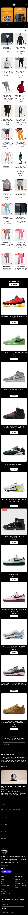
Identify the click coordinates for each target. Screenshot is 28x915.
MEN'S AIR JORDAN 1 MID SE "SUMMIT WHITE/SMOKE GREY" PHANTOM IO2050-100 (14, 390)
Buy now (14, 322)
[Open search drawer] (23, 4)
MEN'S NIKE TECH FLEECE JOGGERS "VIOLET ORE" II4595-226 (7, 269)
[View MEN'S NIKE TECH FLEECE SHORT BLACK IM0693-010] (7, 111)
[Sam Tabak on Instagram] (4, 868)
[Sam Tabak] (14, 4)
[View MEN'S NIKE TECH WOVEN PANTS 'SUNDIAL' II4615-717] (21, 134)
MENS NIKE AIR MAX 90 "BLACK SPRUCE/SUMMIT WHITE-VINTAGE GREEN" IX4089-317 (14, 463)
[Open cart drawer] (26, 4)
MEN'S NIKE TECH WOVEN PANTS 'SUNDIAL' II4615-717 (20, 144)
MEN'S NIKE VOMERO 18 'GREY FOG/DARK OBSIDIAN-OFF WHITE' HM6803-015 (14, 647)
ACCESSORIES (5, 885)
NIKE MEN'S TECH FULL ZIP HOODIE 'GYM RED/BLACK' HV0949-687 (21, 97)
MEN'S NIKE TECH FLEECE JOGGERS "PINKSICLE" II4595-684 (20, 244)
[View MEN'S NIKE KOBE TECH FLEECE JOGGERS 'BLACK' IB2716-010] (21, 63)
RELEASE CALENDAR (6, 893)
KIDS (2, 883)
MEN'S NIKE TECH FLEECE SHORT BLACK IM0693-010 (7, 121)
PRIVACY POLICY (19, 883)
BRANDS (3, 891)
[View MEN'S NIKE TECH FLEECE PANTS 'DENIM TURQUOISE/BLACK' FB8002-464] (7, 209)
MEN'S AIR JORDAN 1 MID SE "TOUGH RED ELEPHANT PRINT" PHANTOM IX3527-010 (14, 427)
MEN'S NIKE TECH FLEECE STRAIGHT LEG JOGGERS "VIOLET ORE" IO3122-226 (7, 245)
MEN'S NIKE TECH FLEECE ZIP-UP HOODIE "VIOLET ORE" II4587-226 (7, 195)
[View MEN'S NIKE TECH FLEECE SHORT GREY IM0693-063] (21, 185)
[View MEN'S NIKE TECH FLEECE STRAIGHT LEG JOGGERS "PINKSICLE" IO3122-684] (21, 259)
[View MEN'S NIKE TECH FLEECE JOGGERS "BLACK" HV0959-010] (7, 39)
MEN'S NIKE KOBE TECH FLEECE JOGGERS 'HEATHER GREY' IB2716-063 (7, 97)
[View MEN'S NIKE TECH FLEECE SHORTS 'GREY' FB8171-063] (7, 158)
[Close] (26, 896)
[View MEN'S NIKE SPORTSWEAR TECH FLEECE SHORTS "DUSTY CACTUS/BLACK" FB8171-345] (21, 158)
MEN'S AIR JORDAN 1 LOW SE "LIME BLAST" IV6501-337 (14, 353)
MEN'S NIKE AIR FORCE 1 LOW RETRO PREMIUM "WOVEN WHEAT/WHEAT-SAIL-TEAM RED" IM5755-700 (14, 723)
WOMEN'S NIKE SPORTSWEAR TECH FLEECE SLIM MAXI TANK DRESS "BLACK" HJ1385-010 (20, 220)
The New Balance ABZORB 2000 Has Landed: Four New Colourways (13, 787)
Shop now (14, 284)
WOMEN (3, 881)
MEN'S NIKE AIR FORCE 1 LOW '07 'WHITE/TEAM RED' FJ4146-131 (14, 610)
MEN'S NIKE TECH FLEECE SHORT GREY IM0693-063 (20, 195)
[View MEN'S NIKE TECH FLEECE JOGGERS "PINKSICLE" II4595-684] (21, 235)
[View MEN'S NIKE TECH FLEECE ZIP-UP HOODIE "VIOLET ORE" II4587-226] (7, 185)
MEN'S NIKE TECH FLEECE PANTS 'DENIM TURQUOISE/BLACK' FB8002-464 (7, 219)
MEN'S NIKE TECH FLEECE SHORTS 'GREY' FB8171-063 (7, 168)
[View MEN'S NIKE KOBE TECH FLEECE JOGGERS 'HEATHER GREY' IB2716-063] (7, 87)
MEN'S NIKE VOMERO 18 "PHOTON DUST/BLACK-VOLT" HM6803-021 (13, 500)
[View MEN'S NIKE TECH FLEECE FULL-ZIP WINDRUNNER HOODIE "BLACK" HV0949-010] (21, 39)
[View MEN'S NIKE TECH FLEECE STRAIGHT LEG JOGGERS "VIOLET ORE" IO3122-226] (7, 235)
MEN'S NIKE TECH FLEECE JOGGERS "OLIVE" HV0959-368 (21, 121)
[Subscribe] (23, 905)
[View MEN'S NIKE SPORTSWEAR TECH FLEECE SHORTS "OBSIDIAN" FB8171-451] (7, 134)
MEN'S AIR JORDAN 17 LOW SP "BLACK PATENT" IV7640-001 (14, 537)
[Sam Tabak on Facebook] (2, 868)
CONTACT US (18, 879)
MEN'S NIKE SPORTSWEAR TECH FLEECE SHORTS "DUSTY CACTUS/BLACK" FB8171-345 (20, 170)
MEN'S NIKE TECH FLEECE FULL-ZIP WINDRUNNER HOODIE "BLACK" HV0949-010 (21, 49)
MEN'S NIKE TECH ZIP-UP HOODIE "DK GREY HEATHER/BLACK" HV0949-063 (7, 73)
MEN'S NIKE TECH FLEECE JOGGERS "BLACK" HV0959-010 (7, 49)
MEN (2, 879)
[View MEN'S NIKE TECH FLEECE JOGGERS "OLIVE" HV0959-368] (21, 111)
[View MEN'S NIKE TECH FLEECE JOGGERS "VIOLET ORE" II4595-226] (7, 259)
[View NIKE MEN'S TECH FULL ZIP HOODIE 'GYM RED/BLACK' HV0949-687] (21, 87)
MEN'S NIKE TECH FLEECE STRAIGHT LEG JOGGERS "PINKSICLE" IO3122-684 (21, 269)
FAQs (16, 881)
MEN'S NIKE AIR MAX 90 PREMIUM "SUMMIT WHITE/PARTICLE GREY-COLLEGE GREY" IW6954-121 (14, 685)
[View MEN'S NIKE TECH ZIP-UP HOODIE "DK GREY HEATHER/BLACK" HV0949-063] (7, 63)
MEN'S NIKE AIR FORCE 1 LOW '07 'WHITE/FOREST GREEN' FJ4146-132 (14, 574)
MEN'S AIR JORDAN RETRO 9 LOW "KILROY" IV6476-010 (14, 317)
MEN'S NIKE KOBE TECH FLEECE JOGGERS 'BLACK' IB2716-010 (20, 73)
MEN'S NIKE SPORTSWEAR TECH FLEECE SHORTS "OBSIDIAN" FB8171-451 (7, 144)
